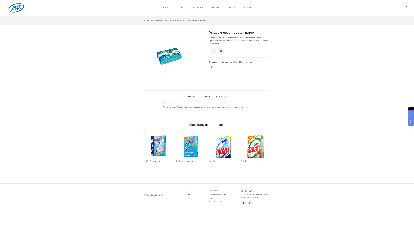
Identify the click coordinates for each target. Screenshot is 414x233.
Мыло (167, 20)
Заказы (211, 198)
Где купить (216, 8)
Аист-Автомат (214, 161)
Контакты (248, 8)
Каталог (180, 8)
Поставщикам (197, 8)
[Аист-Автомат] (223, 147)
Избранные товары (216, 202)
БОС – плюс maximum (184, 161)
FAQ (188, 202)
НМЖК (211, 67)
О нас (189, 191)
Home (146, 20)
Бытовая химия (157, 20)
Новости (232, 8)
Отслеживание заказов (217, 194)
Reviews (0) (221, 96)
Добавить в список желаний (221, 51)
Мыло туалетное (178, 20)
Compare (213, 51)
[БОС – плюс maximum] (190, 147)
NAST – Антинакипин (152, 161)
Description (193, 96)
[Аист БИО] (255, 147)
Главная (165, 8)
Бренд (207, 96)
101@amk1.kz (248, 191)
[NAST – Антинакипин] (158, 147)
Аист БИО (245, 161)
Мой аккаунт (213, 191)
